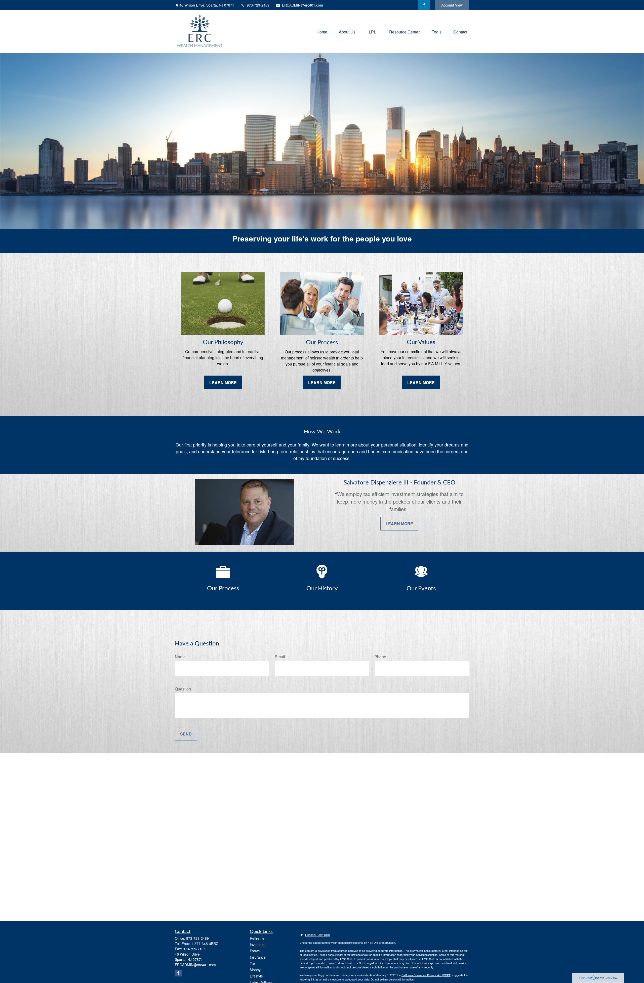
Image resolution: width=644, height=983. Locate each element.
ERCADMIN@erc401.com (302, 5)
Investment (258, 944)
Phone (380, 657)
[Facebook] (424, 5)
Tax (253, 963)
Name (180, 657)
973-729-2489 (258, 5)
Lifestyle (256, 975)
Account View (452, 5)
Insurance (258, 957)
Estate (255, 950)
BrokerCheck (387, 942)
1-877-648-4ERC (204, 943)
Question (183, 689)
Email (280, 657)
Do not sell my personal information (392, 979)
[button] (321, 31)
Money (255, 969)
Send (186, 734)
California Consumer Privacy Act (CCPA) (426, 975)
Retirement (258, 938)
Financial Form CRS (317, 935)
